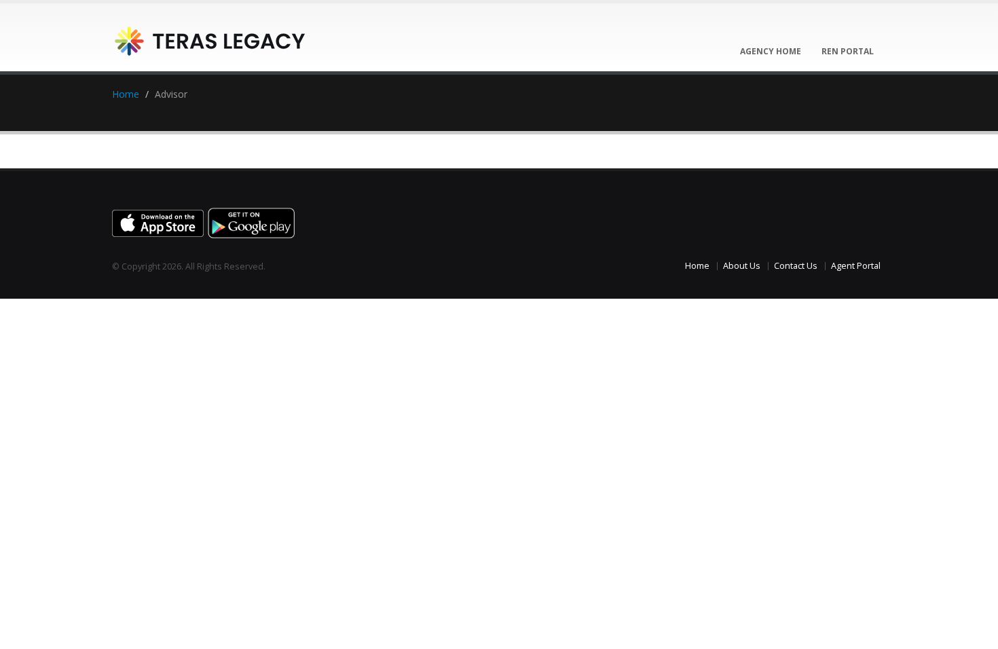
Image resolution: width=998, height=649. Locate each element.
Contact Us (795, 266)
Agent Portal (856, 266)
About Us (741, 266)
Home (125, 94)
